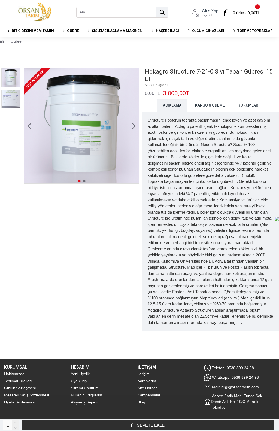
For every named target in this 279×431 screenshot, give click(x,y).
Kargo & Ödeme (210, 105)
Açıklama (172, 105)
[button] (29, 125)
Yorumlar (248, 105)
